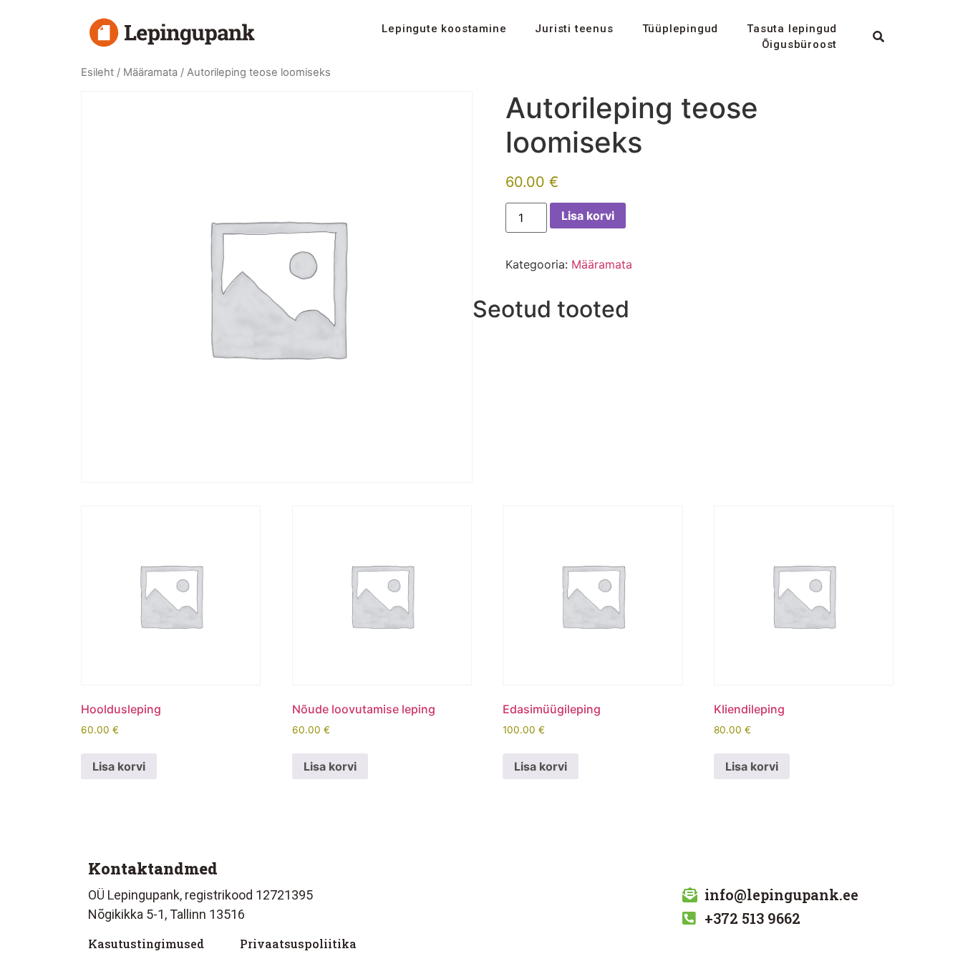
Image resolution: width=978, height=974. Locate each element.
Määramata (150, 72)
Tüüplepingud (680, 28)
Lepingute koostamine (444, 28)
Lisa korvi (587, 215)
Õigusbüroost (800, 44)
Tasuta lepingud (792, 28)
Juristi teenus (574, 28)
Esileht (97, 72)
